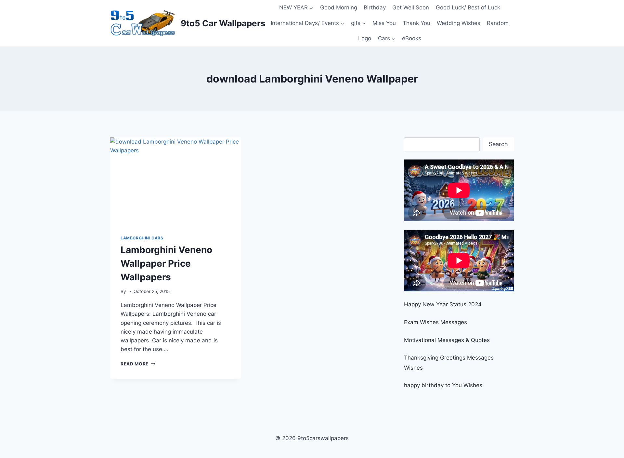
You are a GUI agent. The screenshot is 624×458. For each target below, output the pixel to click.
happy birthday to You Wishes (443, 385)
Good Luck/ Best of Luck (468, 7)
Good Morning (338, 7)
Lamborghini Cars (142, 237)
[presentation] (175, 180)
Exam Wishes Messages (435, 322)
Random (498, 23)
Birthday (375, 7)
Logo (364, 38)
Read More (138, 363)
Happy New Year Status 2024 (443, 304)
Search (498, 144)
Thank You (416, 23)
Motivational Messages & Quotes (447, 340)
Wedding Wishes (458, 23)
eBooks (411, 38)
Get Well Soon (410, 7)
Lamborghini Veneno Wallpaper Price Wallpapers (166, 263)
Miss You (384, 23)
